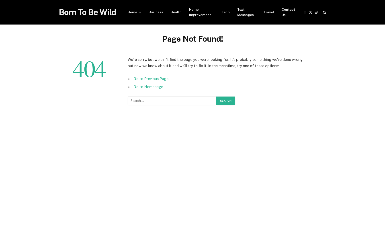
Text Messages (245, 12)
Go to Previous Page (150, 78)
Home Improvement (200, 12)
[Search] (324, 12)
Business (156, 12)
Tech (226, 12)
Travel (269, 12)
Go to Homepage (148, 86)
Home (132, 12)
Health (176, 12)
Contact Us (288, 12)
